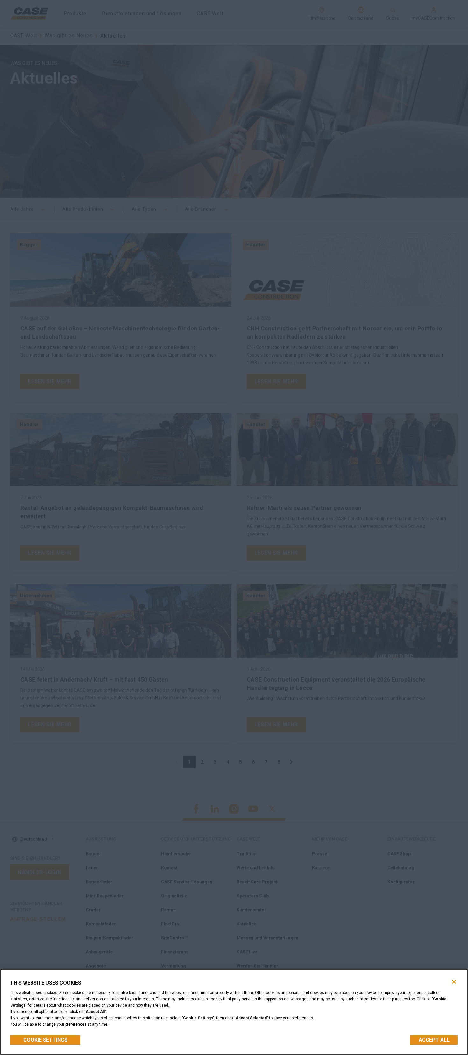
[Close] (454, 982)
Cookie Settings (45, 1040)
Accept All (434, 1040)
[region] (234, 1012)
